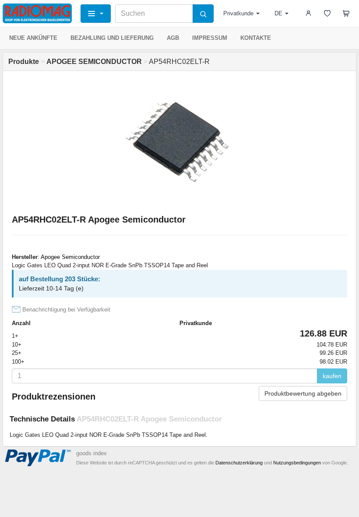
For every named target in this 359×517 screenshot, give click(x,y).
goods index (91, 453)
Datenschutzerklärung (239, 462)
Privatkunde (238, 13)
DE (278, 13)
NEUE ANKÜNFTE (33, 38)
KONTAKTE (255, 38)
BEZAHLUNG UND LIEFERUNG (112, 38)
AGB (173, 38)
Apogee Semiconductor (70, 257)
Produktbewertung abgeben (302, 393)
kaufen (332, 375)
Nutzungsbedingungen (297, 462)
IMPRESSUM (209, 38)
